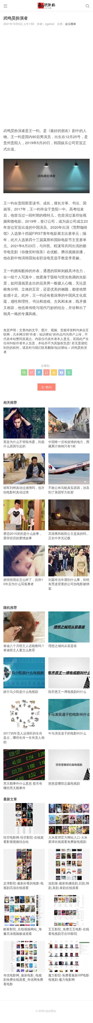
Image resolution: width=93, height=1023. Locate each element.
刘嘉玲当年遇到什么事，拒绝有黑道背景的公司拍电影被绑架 (68, 584)
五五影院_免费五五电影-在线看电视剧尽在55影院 (68, 931)
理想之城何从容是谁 (62, 645)
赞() (46, 387)
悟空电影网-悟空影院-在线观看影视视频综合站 (23, 839)
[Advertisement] (46, 76)
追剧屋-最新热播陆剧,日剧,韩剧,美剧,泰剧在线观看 (68, 885)
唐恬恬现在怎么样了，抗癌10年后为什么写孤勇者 (23, 581)
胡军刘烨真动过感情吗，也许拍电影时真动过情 (23, 489)
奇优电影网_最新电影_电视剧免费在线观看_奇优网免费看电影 (23, 979)
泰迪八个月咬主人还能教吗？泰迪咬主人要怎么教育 (23, 647)
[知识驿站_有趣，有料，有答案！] (46, 5)
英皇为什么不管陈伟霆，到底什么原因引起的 (23, 443)
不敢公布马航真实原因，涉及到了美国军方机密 (68, 489)
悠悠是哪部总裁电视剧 (64, 783)
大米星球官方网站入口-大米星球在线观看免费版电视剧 (67, 839)
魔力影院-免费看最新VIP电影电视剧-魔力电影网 (68, 977)
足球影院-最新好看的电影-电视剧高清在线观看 (23, 885)
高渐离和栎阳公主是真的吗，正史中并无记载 (68, 535)
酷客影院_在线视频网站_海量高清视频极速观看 (22, 931)
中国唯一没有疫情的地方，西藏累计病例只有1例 (68, 443)
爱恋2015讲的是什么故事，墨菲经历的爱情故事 (22, 535)
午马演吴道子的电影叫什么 (67, 733)
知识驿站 (61, 347)
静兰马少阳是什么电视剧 (20, 691)
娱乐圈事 (70, 24)
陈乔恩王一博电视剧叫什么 (67, 691)
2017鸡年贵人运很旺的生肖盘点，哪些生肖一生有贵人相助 (23, 737)
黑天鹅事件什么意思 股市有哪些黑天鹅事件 (22, 785)
